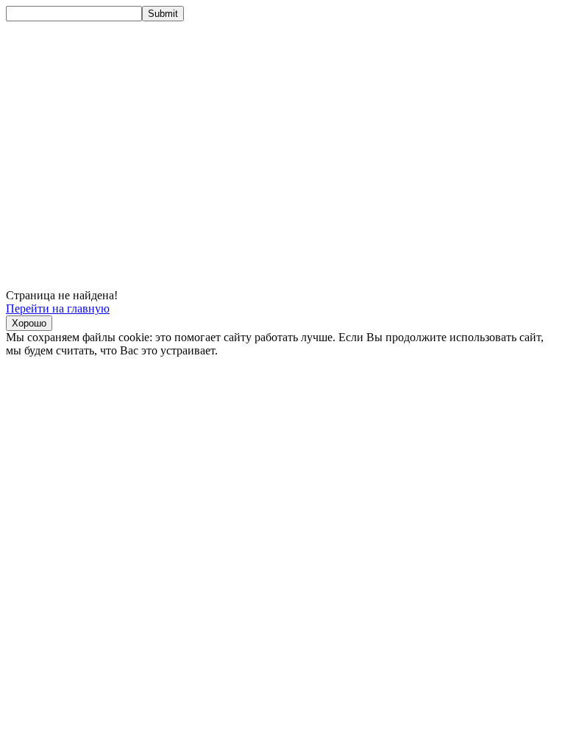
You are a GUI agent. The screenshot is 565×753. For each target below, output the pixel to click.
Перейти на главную (58, 308)
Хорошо (29, 323)
